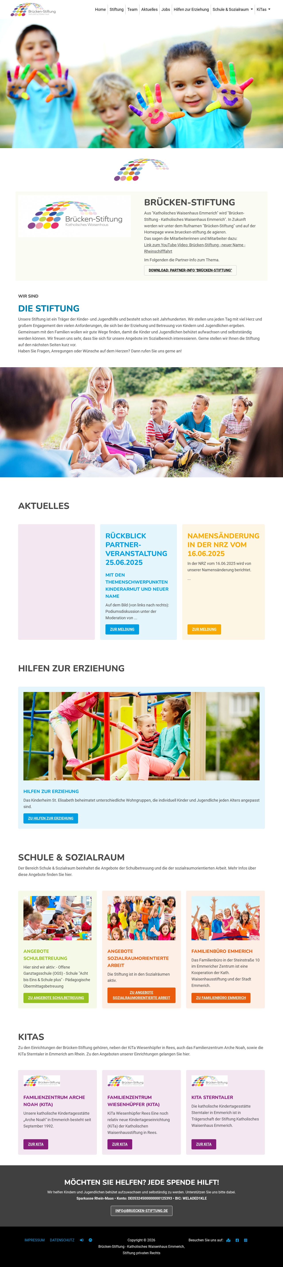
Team (132, 9)
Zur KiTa (36, 1144)
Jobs (165, 9)
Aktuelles (149, 9)
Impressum (35, 1240)
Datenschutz (62, 1240)
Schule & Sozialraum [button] (231, 9)
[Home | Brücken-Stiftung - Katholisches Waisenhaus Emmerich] (33, 9)
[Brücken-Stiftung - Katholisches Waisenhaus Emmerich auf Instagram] (245, 1240)
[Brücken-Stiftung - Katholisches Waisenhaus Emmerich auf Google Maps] (228, 1240)
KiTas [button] (262, 9)
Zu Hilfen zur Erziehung (50, 818)
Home (100, 9)
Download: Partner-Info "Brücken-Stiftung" (190, 270)
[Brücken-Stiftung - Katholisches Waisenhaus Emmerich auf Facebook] (238, 1240)
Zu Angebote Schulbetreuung (56, 998)
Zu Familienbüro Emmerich (221, 998)
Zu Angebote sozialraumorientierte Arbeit (141, 995)
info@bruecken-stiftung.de (141, 1211)
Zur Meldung (122, 629)
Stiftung (117, 9)
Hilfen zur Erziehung (191, 9)
